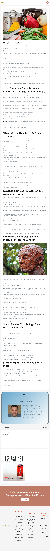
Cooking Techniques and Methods (11, 45)
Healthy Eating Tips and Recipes (10, 443)
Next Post (46, 427)
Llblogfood (5, 121)
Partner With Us (31, 519)
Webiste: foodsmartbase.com (43, 520)
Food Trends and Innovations (9, 439)
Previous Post (5, 427)
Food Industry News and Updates (10, 436)
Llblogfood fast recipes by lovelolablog (23, 333)
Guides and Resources (8, 441)
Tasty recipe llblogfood (8, 233)
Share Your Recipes (31, 517)
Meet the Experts (31, 516)
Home (19, 514)
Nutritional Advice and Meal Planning (11, 445)
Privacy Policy (31, 535)
